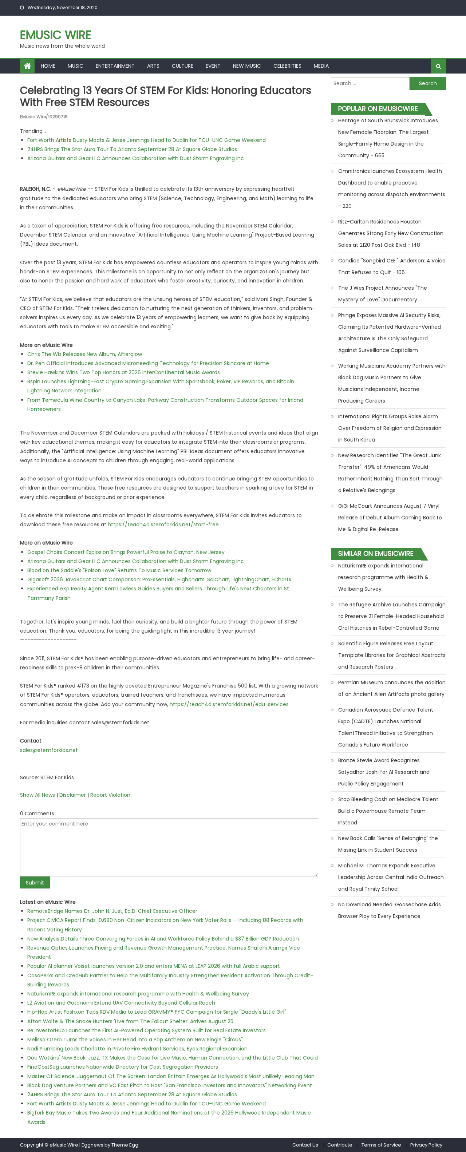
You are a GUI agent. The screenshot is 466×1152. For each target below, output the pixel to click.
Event (213, 66)
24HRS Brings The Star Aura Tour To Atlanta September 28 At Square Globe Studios (132, 149)
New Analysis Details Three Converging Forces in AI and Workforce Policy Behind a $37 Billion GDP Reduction (163, 938)
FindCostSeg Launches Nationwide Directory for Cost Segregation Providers (122, 1066)
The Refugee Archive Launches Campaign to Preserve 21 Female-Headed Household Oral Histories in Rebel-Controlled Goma (392, 616)
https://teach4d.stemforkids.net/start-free (163, 524)
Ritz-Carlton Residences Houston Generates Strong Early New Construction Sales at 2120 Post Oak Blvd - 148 (390, 233)
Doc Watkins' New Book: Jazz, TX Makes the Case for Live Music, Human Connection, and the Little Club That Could (172, 1057)
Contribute (339, 1144)
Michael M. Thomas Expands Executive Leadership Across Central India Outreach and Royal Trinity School (391, 877)
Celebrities (287, 66)
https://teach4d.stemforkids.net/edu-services (229, 704)
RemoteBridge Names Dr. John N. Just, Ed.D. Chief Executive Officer (112, 911)
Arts (153, 66)
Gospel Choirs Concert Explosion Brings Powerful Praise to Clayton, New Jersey (126, 552)
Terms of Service (381, 1144)
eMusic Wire (55, 35)
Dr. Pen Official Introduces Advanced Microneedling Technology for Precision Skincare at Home (148, 363)
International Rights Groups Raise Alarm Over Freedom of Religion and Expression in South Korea (390, 428)
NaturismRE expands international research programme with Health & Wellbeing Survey (138, 993)
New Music (247, 66)
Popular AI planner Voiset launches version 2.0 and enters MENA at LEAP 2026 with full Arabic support (153, 966)
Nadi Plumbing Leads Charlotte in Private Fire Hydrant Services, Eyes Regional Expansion (137, 1048)
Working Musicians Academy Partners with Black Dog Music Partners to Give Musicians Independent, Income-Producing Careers (392, 383)
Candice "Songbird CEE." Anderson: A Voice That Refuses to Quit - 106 (392, 266)
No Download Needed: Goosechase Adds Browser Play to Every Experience (389, 910)
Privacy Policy (426, 1144)
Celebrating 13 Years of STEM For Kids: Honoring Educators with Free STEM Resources (165, 96)
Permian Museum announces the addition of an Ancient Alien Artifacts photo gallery (392, 688)
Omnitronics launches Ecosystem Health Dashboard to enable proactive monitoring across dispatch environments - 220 (391, 188)
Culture (182, 66)
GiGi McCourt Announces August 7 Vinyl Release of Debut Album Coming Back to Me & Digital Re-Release (390, 517)
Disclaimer (72, 795)
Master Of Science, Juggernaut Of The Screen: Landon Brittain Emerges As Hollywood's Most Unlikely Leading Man (171, 1076)
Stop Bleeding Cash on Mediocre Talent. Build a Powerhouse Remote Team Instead (388, 811)
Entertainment (115, 66)
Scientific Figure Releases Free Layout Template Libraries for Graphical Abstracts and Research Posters (392, 655)
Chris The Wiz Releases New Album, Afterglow (84, 354)
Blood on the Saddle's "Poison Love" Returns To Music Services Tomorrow (119, 570)
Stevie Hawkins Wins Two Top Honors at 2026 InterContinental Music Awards (123, 372)
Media (321, 66)
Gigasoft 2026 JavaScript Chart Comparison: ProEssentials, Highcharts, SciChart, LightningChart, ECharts (159, 579)
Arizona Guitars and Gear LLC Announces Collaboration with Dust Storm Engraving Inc (135, 158)
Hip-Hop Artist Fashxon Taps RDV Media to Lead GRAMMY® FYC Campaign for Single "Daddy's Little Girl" (156, 1012)
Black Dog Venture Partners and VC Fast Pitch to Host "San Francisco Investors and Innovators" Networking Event (169, 1085)
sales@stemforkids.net (49, 750)
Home (48, 66)
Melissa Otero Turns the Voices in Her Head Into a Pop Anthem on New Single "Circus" (135, 1039)
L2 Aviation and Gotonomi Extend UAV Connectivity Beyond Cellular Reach (121, 1002)
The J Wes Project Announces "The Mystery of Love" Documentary (382, 293)
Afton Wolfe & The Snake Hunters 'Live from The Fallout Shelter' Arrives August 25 (130, 1021)
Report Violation (110, 795)
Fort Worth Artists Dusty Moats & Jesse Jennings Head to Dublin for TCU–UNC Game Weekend (146, 140)
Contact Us (305, 1144)
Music (75, 66)
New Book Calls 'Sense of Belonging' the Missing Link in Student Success (388, 844)
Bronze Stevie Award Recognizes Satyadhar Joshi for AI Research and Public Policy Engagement (384, 772)
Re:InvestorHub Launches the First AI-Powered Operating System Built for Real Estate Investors (146, 1030)
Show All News (37, 795)
